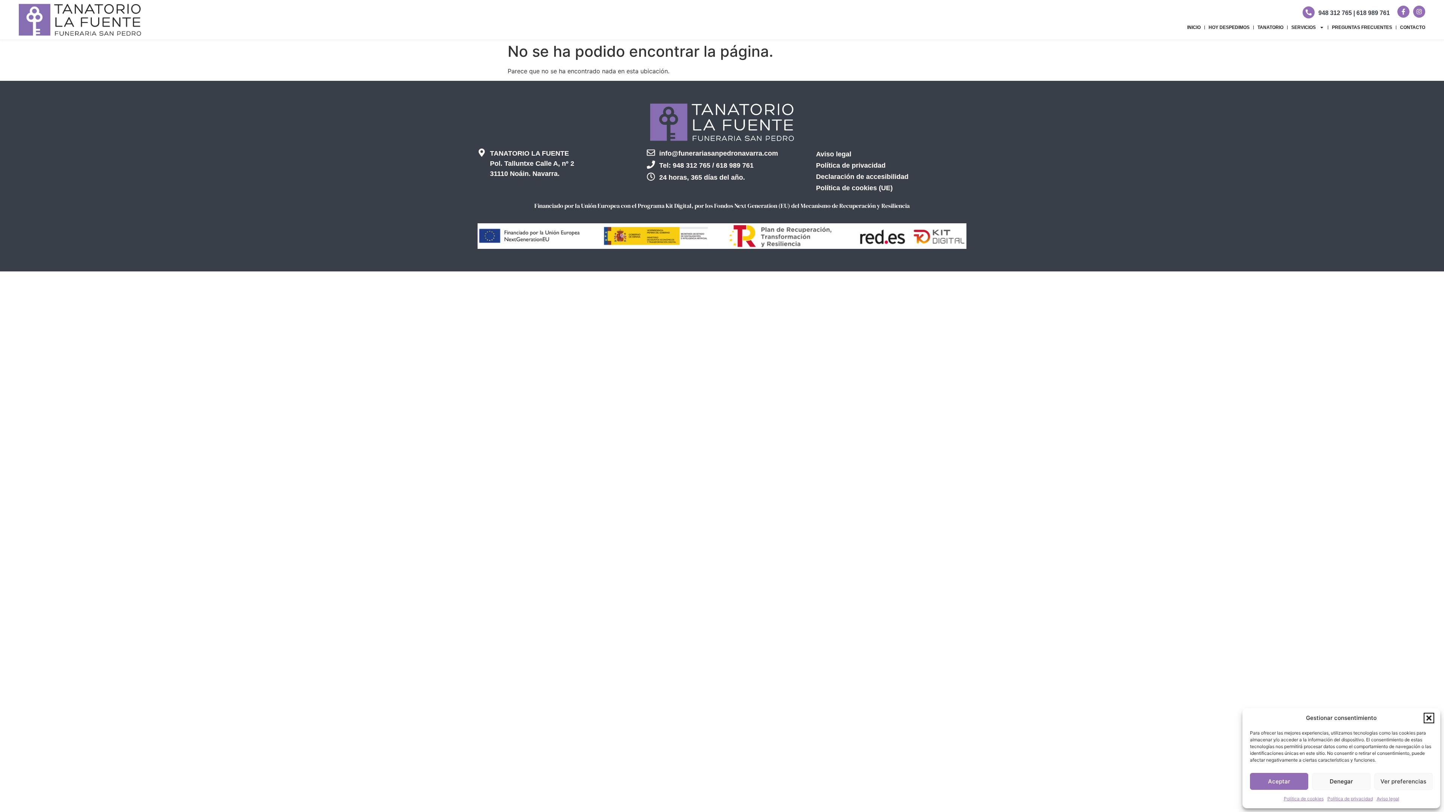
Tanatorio (1270, 27)
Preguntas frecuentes (1362, 27)
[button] (1429, 718)
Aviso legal (1388, 798)
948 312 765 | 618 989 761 (1354, 13)
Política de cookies (1304, 798)
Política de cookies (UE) (854, 188)
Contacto (1412, 27)
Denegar (1341, 781)
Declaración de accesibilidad (862, 176)
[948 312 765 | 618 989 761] (1309, 12)
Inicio (1194, 27)
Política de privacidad (1350, 798)
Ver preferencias (1403, 781)
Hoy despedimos (1229, 27)
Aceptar (1279, 781)
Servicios (1303, 27)
